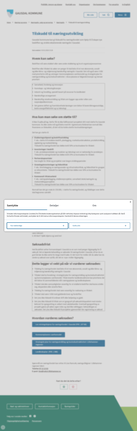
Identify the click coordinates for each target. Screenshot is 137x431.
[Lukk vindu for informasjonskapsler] (130, 202)
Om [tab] (94, 205)
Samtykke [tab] (12, 205)
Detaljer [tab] (54, 205)
